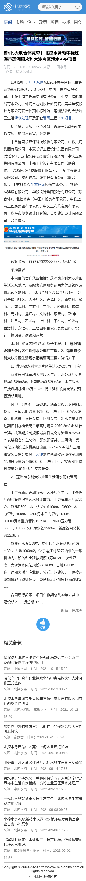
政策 (43, 22)
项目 (54, 22)
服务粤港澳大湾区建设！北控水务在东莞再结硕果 (43, 762)
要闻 (8, 22)
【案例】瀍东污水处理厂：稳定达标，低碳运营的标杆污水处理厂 (43, 842)
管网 (46, 118)
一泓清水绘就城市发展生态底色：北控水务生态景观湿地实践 (43, 801)
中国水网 (36, 82)
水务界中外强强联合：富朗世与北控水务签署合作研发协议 (43, 728)
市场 (19, 22)
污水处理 (21, 118)
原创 (78, 22)
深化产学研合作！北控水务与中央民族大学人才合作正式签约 (43, 680)
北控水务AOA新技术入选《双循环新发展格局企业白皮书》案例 (41, 821)
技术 (66, 22)
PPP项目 (64, 118)
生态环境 (38, 185)
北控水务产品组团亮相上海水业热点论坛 (36, 747)
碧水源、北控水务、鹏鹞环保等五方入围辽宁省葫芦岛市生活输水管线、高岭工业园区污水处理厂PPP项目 (43, 780)
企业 (31, 22)
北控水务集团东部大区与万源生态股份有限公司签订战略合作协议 (43, 701)
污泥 (39, 454)
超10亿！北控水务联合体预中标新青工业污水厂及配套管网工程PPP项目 (41, 660)
